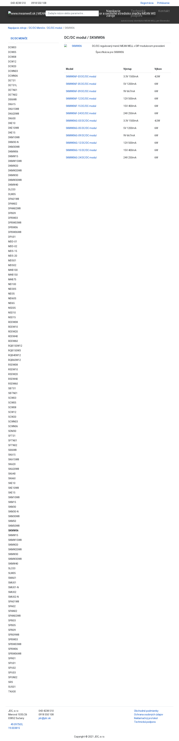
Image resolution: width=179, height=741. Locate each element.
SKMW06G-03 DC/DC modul (81, 120)
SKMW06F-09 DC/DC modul (81, 91)
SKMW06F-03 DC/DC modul (81, 76)
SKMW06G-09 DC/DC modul (81, 135)
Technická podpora (138, 13)
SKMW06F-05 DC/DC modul (81, 83)
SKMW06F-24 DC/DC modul (81, 113)
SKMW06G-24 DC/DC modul (81, 157)
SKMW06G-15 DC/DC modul (81, 150)
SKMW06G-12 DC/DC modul (81, 142)
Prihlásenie (163, 3)
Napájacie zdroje (113, 13)
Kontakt (164, 11)
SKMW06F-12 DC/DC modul (81, 98)
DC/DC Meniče (37, 27)
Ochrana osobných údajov (148, 714)
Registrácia (147, 3)
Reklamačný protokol (146, 718)
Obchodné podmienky (146, 710)
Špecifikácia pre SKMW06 (110, 52)
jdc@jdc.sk (45, 718)
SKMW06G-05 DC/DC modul (81, 128)
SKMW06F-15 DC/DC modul (81, 106)
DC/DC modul (54, 27)
